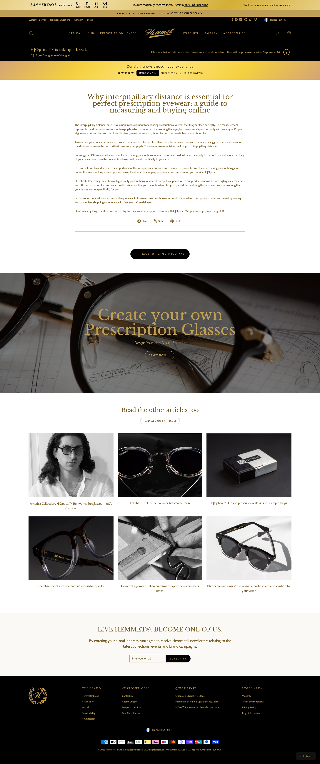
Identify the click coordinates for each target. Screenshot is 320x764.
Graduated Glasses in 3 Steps (189, 695)
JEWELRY (211, 33)
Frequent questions (131, 707)
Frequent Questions (60, 19)
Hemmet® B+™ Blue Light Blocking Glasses (197, 701)
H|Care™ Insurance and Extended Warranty (197, 707)
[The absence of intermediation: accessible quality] (71, 548)
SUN (91, 33)
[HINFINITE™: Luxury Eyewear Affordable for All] (160, 465)
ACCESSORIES (234, 33)
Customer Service (37, 19)
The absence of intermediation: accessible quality (71, 586)
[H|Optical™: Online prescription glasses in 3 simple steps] (248, 465)
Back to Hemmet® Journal (162, 253)
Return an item (129, 701)
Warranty (78, 19)
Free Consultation (131, 713)
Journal (89, 19)
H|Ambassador (89, 718)
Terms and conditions (253, 701)
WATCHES (190, 33)
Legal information (251, 713)
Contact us (127, 695)
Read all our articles (160, 420)
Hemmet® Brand (90, 695)
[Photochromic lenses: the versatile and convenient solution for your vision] (248, 548)
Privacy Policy (249, 707)
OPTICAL (75, 33)
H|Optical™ (88, 701)
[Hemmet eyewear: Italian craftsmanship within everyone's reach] (160, 548)
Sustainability (88, 713)
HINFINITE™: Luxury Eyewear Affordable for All (160, 503)
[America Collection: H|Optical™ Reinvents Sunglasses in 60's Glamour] (71, 465)
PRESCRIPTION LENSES (118, 33)
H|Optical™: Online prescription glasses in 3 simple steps (249, 503)
